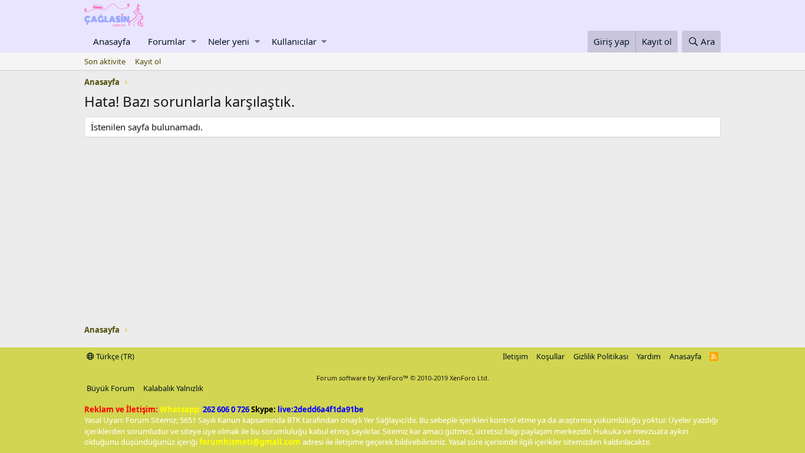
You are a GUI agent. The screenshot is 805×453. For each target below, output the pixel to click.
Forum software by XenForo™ (402, 377)
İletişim (515, 356)
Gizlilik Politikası (600, 356)
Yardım (648, 356)
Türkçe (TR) (114, 356)
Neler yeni (228, 41)
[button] (193, 41)
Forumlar (167, 41)
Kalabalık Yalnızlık (173, 388)
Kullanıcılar (294, 41)
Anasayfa (111, 41)
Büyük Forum (110, 388)
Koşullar (550, 356)
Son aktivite (105, 61)
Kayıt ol (148, 61)
